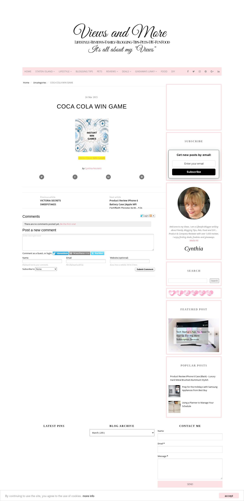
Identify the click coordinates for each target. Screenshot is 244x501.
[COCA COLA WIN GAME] (108, 176)
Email (69, 257)
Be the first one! (68, 224)
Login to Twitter (97, 253)
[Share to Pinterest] (141, 176)
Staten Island (44, 71)
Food (164, 71)
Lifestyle (64, 71)
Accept (229, 496)
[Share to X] (41, 176)
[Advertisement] (122, 7)
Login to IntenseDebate (61, 253)
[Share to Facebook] (75, 176)
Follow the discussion (152, 215)
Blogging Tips (84, 71)
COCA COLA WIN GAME (91, 158)
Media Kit (194, 240)
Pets (99, 71)
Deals (126, 71)
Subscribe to (28, 269)
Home (27, 71)
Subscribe (194, 171)
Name (25, 257)
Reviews (111, 71)
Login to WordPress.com (79, 253)
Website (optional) (119, 257)
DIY (173, 71)
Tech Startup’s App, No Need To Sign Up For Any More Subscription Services (193, 336)
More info (88, 496)
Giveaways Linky (145, 71)
